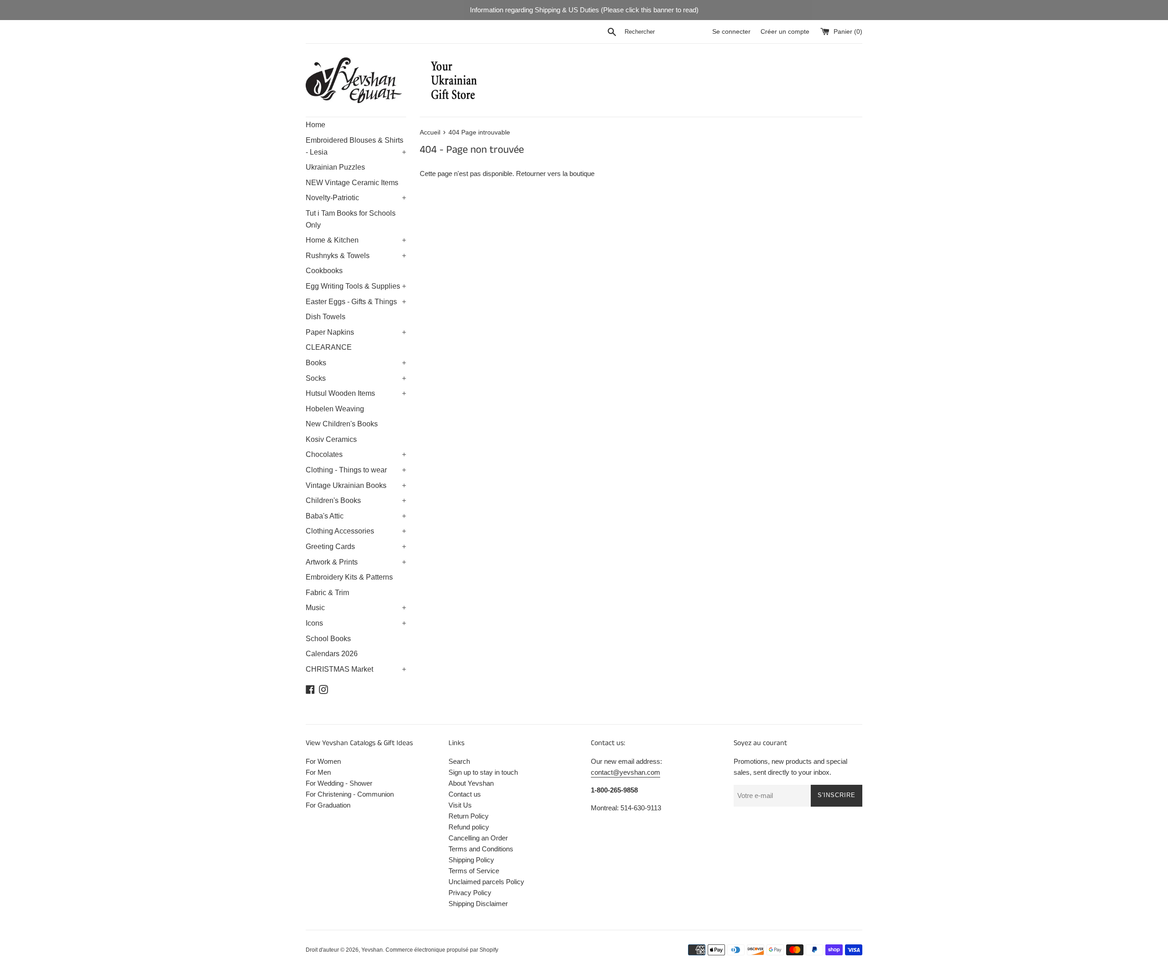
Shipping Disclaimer (478, 903)
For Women (323, 761)
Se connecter (731, 31)
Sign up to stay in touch (483, 772)
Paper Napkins (356, 332)
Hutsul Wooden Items (356, 393)
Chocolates (356, 454)
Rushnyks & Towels (356, 255)
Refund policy (468, 827)
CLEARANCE (329, 347)
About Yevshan (471, 783)
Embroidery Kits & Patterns (349, 577)
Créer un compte (785, 31)
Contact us (464, 794)
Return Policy (468, 816)
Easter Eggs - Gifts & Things (356, 302)
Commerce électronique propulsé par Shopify (442, 950)
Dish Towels (325, 317)
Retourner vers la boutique (555, 173)
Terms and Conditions (480, 849)
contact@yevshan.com (625, 772)
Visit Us (460, 805)
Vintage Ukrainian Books (356, 485)
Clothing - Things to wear (356, 470)
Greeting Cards (356, 546)
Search (459, 761)
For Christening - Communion (350, 794)
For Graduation (328, 805)
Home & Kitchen (356, 240)
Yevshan (372, 950)
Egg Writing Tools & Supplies (356, 286)
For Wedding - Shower (339, 783)
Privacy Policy (469, 892)
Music (356, 607)
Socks (356, 378)
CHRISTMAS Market (356, 669)
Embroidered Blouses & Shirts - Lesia (356, 146)
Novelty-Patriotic (356, 198)
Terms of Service (473, 871)
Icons (356, 623)
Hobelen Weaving (335, 409)
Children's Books (356, 500)
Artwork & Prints (356, 562)
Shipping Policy (471, 860)
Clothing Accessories (356, 531)
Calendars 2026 (332, 654)
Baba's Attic (356, 516)
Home (315, 125)
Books (356, 363)
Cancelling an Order (478, 838)
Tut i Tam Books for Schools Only (351, 219)
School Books (328, 639)
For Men (318, 772)
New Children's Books (342, 424)
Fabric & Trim (327, 592)
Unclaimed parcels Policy (486, 882)
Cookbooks (324, 271)
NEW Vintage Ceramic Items (352, 183)
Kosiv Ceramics (331, 439)
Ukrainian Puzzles (335, 167)
